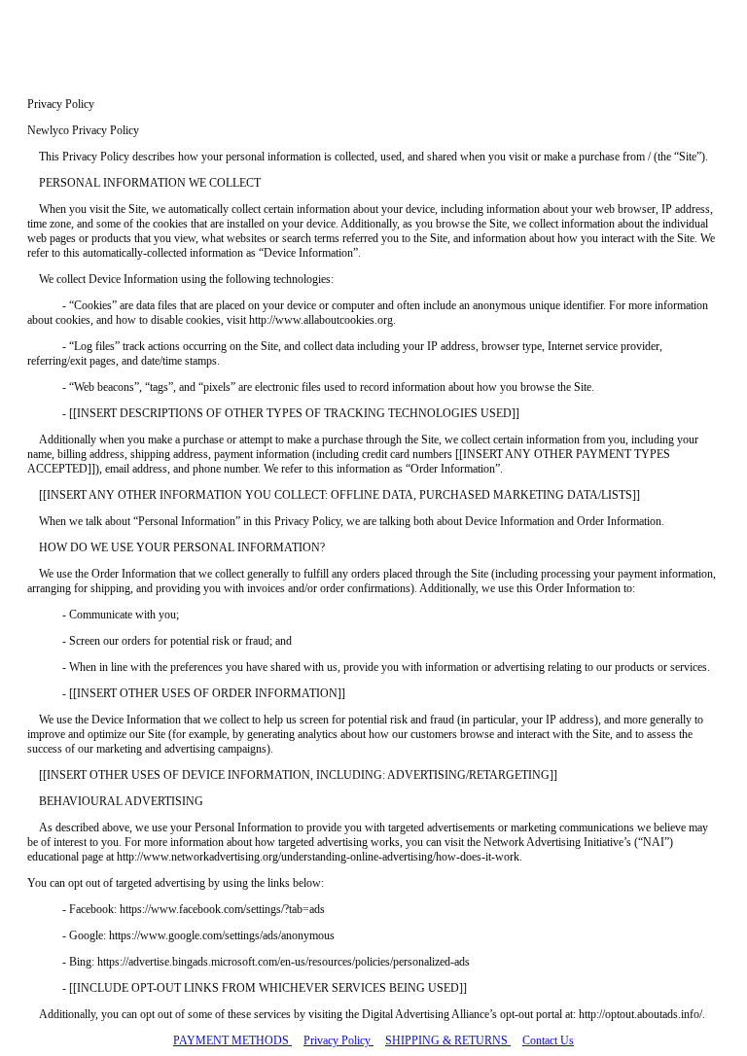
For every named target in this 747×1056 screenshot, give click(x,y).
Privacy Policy (338, 1040)
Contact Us (548, 1040)
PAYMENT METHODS (232, 1040)
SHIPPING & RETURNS (448, 1040)
